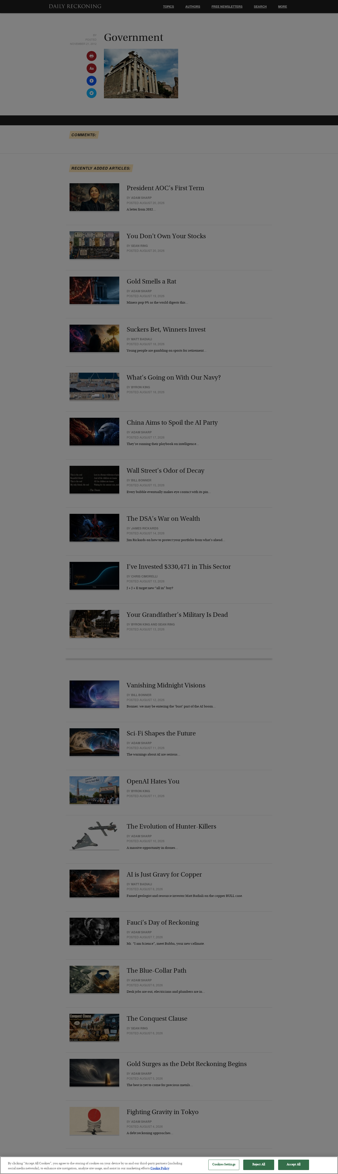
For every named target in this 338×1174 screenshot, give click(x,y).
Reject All (258, 1164)
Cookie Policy (159, 1168)
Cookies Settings (223, 1164)
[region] (169, 1165)
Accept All (293, 1164)
